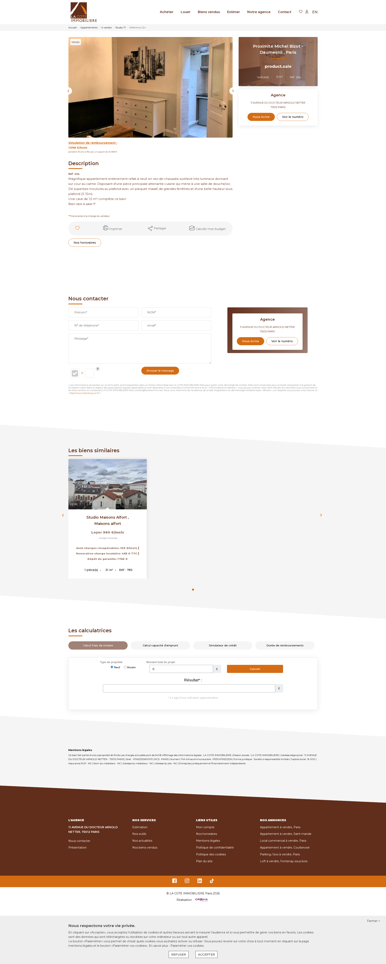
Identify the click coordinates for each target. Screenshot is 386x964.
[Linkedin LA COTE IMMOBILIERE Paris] (199, 882)
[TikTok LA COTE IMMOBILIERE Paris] (212, 881)
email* (151, 325)
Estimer (233, 12)
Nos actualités (142, 840)
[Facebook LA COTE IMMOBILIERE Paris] (174, 882)
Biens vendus (209, 12)
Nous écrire (261, 117)
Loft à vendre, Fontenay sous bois (283, 861)
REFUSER (178, 954)
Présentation (77, 847)
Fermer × (373, 921)
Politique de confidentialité (215, 847)
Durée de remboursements (285, 645)
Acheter (166, 12)
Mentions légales (208, 840)
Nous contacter (79, 841)
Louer (186, 12)
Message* (81, 338)
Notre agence (259, 12)
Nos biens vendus (144, 847)
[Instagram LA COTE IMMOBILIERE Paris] (187, 882)
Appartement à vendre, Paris (280, 827)
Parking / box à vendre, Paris (280, 854)
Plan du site (204, 861)
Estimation (140, 827)
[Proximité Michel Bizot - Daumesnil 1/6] (150, 87)
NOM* (151, 312)
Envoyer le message (160, 370)
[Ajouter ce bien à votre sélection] (77, 229)
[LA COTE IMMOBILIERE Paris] (83, 12)
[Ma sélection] (301, 12)
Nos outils (139, 834)
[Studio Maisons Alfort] (107, 484)
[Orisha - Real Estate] (201, 900)
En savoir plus (159, 946)
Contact (284, 12)
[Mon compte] (306, 12)
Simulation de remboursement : (92, 143)
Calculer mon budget (211, 229)
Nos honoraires (85, 242)
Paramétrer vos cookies (187, 946)
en (315, 12)
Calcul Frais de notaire (98, 645)
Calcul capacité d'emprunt (160, 645)
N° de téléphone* (86, 325)
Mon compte (205, 827)
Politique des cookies (211, 854)
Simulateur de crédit (223, 645)
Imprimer (115, 229)
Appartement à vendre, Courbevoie (285, 847)
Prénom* (80, 312)
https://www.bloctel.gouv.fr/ (84, 393)
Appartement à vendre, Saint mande (285, 834)
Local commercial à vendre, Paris (283, 840)
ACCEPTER (206, 954)
